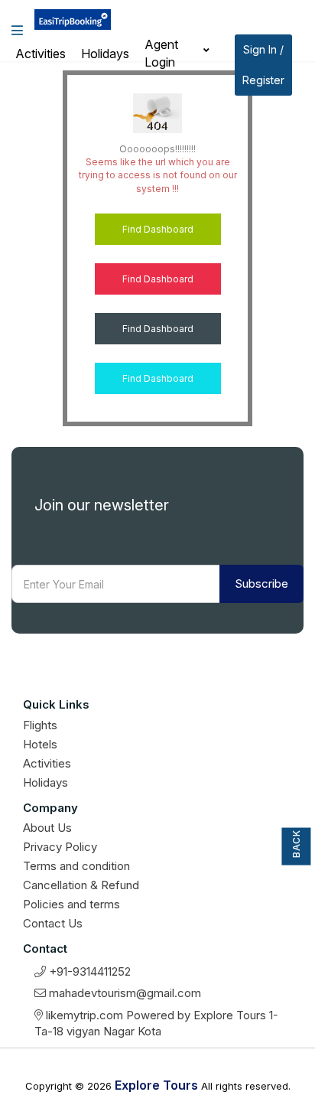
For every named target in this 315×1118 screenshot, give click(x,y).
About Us (47, 827)
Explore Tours (155, 1085)
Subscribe (261, 583)
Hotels (40, 744)
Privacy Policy (60, 846)
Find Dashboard (157, 229)
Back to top (296, 842)
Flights (40, 725)
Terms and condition (76, 866)
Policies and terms (71, 904)
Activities (40, 53)
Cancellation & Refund (81, 885)
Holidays (105, 53)
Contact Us (53, 923)
